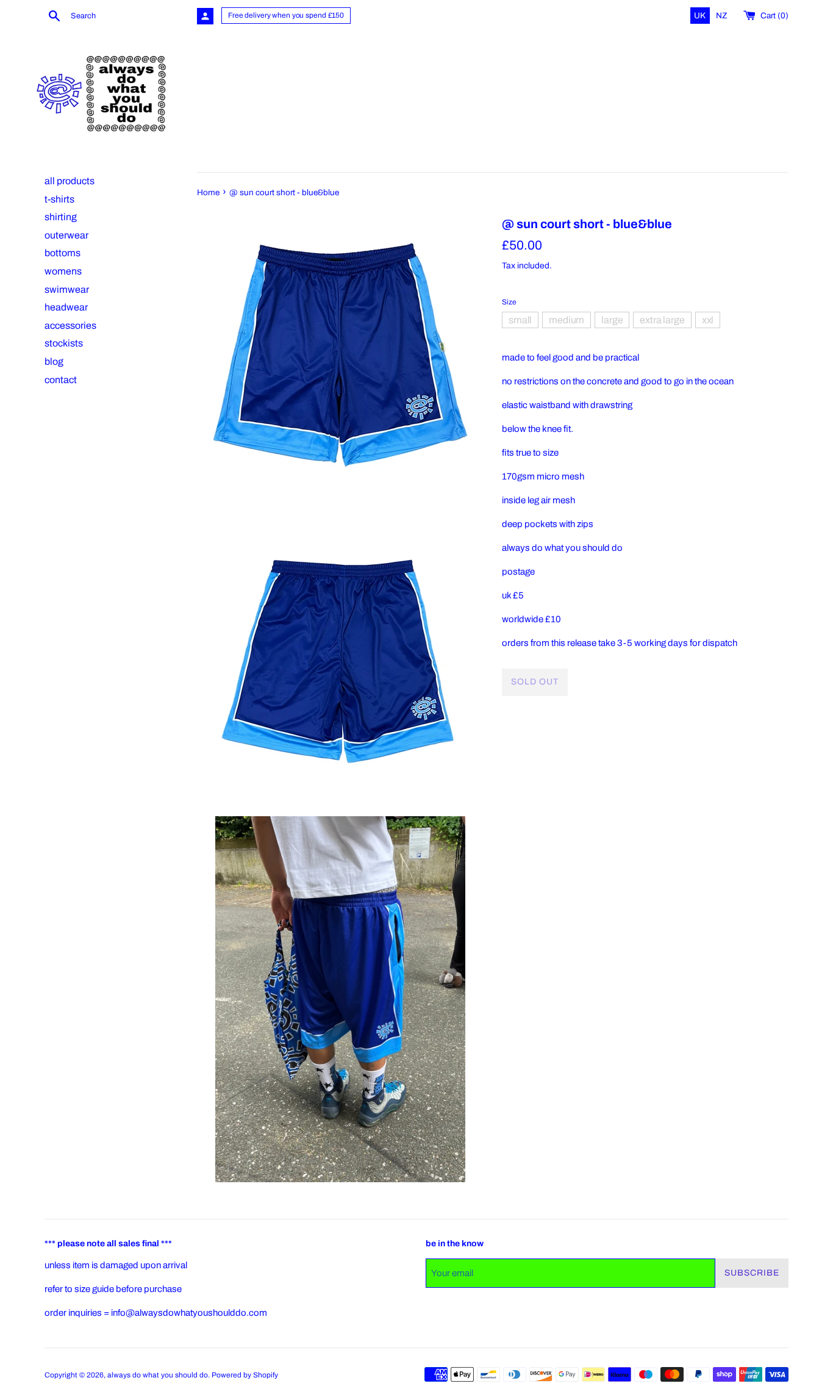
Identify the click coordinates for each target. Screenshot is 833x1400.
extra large (662, 319)
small (520, 319)
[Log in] (205, 16)
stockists (64, 343)
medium (566, 319)
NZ (722, 15)
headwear (66, 307)
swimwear (67, 289)
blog (54, 361)
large (612, 319)
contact (61, 380)
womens (63, 271)
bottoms (62, 253)
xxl (708, 319)
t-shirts (59, 199)
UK (700, 15)
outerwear (66, 235)
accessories (70, 325)
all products (70, 181)
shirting (61, 217)
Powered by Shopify (245, 1375)
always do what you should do (157, 1375)
